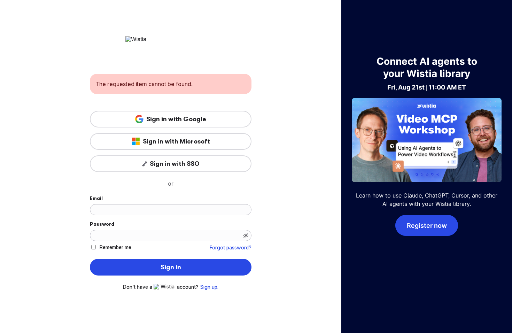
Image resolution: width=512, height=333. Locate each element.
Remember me (115, 247)
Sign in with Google (176, 119)
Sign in (171, 267)
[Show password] (246, 235)
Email (96, 198)
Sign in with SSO (175, 163)
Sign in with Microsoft (176, 141)
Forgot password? (230, 247)
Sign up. (209, 287)
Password (102, 224)
